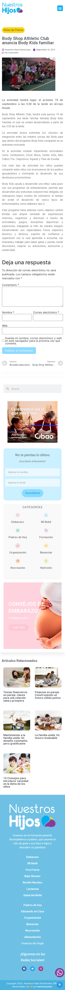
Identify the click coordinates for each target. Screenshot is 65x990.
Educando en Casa (32, 911)
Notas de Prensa (13, 30)
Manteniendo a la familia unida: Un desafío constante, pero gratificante (15, 739)
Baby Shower (32, 876)
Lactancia (32, 889)
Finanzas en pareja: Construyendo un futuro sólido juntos (48, 694)
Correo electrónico (46, 312)
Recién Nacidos (32, 882)
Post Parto (33, 869)
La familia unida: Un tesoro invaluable (47, 736)
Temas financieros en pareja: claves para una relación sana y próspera (15, 696)
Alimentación (32, 937)
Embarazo (17, 522)
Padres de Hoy (17, 537)
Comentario (10, 285)
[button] (60, 8)
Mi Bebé (46, 522)
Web (5, 325)
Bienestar (46, 552)
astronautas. (45, 986)
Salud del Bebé (32, 895)
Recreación (17, 567)
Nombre (8, 312)
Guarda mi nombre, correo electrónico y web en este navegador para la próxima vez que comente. (33, 341)
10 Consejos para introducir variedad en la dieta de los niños (15, 782)
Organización (17, 552)
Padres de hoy (33, 905)
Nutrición (46, 567)
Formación (46, 537)
